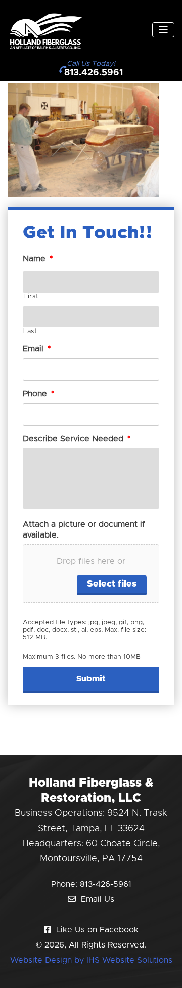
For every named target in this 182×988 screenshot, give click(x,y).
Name (38, 259)
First (30, 296)
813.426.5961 (93, 72)
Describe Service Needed (77, 439)
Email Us (97, 899)
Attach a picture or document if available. (84, 529)
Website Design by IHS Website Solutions (91, 960)
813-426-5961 (105, 884)
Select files (111, 584)
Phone (39, 394)
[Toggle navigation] (163, 29)
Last (30, 331)
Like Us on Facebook (97, 930)
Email (37, 349)
